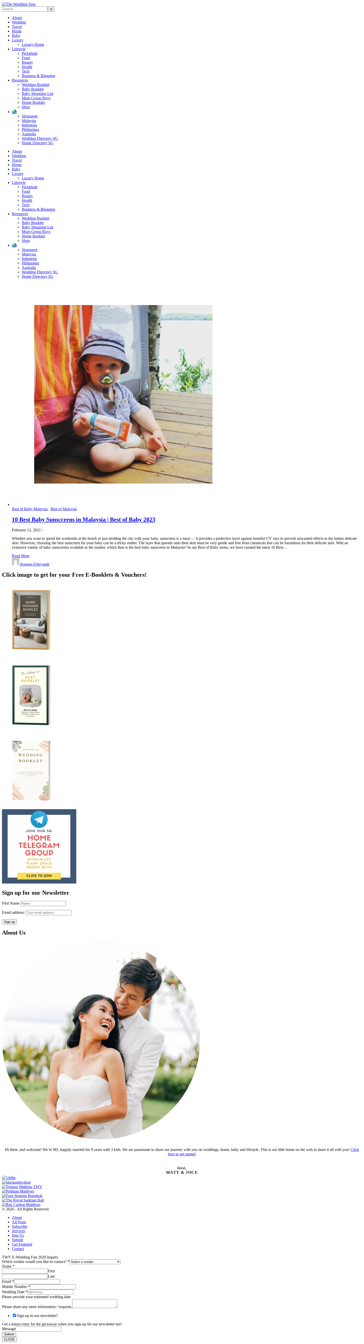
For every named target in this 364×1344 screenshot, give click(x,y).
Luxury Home (33, 44)
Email (8, 1281)
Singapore (30, 116)
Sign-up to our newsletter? (37, 1316)
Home (17, 31)
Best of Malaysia (64, 509)
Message (9, 1329)
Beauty (27, 62)
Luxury (18, 40)
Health (27, 67)
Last (51, 1276)
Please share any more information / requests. (37, 1307)
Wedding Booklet (35, 85)
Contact (18, 1249)
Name (8, 1266)
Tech (25, 71)
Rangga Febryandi (34, 564)
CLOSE (9, 1339)
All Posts (19, 1222)
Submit (17, 1240)
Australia (29, 134)
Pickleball (29, 53)
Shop (26, 107)
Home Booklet (33, 102)
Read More (20, 556)
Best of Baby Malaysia (30, 509)
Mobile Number (16, 1287)
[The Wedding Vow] (19, 4)
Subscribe (19, 1226)
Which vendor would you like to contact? (36, 1261)
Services (18, 1231)
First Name (10, 903)
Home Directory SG (37, 143)
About (17, 18)
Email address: (14, 912)
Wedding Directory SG (40, 138)
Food (26, 58)
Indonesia (29, 125)
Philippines (30, 129)
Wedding (19, 22)
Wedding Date (14, 1292)
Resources (20, 80)
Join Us (18, 1235)
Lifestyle (19, 49)
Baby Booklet (33, 89)
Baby (16, 35)
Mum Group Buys (36, 98)
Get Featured (22, 1244)
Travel (17, 27)
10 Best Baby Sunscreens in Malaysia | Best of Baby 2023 (83, 519)
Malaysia (29, 120)
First (51, 1271)
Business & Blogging (38, 76)
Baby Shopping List (37, 93)
